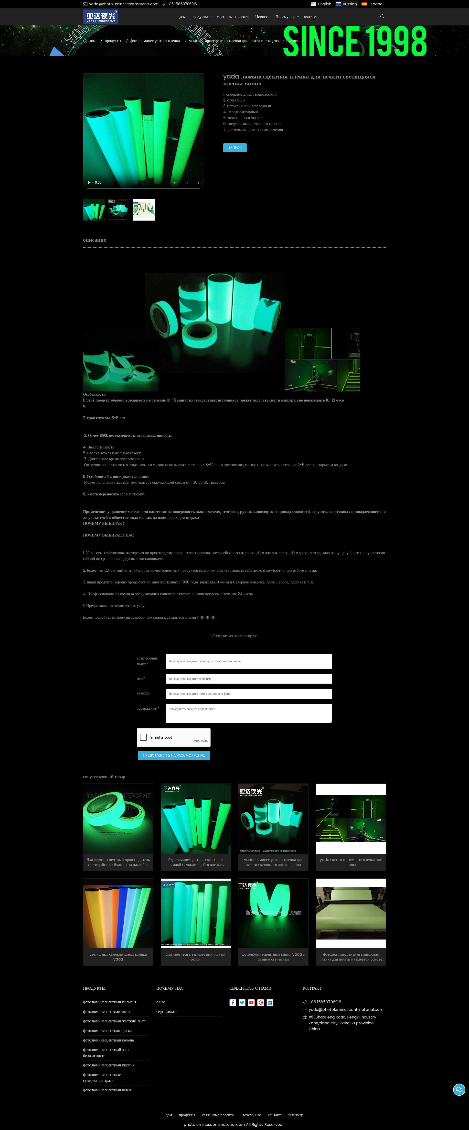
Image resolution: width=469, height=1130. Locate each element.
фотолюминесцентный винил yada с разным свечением (273, 957)
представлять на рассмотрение (174, 755)
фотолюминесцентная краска (107, 1030)
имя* (141, 678)
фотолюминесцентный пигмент (109, 1002)
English (324, 4)
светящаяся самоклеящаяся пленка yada (118, 957)
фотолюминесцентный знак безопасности (106, 1052)
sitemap (295, 1115)
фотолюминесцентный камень (108, 1040)
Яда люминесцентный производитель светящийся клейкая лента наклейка (118, 862)
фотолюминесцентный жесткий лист (114, 1021)
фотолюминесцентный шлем (107, 1090)
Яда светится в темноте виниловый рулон (195, 957)
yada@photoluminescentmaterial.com (124, 3)
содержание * (148, 708)
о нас (160, 1002)
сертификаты (167, 1011)
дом (182, 17)
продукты (200, 17)
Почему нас (285, 17)
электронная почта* (147, 661)
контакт (310, 17)
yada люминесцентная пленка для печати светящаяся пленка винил (273, 862)
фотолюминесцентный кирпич (109, 1065)
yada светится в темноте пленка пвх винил (351, 862)
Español (376, 4)
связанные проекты (233, 17)
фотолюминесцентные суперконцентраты (102, 1077)
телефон (143, 693)
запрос (235, 147)
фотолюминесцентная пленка (155, 41)
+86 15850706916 (182, 3)
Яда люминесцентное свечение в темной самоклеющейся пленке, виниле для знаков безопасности (195, 862)
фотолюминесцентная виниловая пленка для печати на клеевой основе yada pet (351, 957)
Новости (262, 17)
